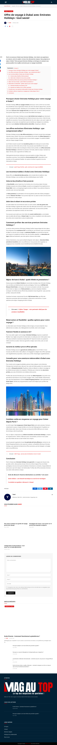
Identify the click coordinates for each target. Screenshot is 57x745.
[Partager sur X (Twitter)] (7, 26)
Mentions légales (8, 731)
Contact (6, 729)
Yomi (10, 22)
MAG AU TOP (28, 743)
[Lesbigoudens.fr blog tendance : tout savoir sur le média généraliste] (16, 537)
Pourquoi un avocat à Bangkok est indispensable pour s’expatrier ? (28, 652)
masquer (16, 68)
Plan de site (7, 737)
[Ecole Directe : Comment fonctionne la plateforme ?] (28, 619)
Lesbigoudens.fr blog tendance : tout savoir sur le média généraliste (14, 546)
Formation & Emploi (9, 606)
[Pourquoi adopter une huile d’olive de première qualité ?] (7, 647)
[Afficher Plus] (12, 26)
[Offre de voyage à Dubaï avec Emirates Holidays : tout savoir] (28, 42)
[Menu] (6, 2)
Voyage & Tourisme (9, 11)
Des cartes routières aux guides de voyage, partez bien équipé (16, 524)
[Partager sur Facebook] (5, 26)
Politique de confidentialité (10, 734)
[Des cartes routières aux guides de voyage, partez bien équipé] (16, 515)
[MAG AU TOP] (28, 2)
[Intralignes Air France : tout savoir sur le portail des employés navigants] (41, 515)
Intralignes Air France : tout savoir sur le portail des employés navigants (40, 524)
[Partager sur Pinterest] (10, 26)
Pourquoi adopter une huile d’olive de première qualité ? (26, 645)
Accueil (13, 6)
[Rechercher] (51, 2)
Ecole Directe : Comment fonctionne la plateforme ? (22, 636)
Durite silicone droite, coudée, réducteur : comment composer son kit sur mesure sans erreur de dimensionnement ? (32, 666)
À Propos (6, 726)
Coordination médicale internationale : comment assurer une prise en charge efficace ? (33, 659)
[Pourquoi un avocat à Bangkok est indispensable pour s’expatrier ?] (7, 653)
